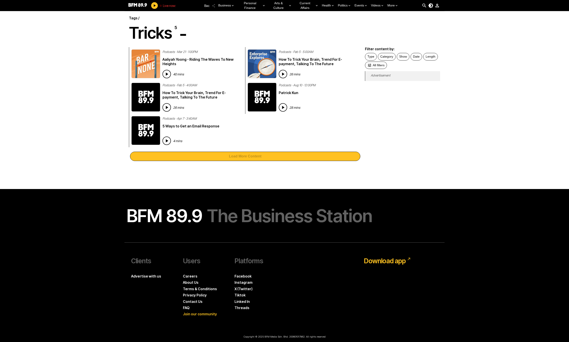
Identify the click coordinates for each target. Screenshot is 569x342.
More (391, 5)
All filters (379, 65)
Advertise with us (146, 276)
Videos (376, 5)
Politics (343, 5)
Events (359, 5)
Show (403, 56)
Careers (190, 276)
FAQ (186, 308)
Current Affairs (305, 5)
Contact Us (192, 301)
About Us (190, 282)
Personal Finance (250, 5)
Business (224, 5)
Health (326, 5)
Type (370, 56)
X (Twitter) (243, 289)
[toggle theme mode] (430, 5)
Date (416, 56)
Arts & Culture (278, 5)
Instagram (243, 282)
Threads (241, 308)
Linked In (242, 301)
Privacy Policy (195, 295)
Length (430, 56)
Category (386, 56)
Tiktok (240, 295)
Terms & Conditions (200, 289)
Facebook (243, 276)
